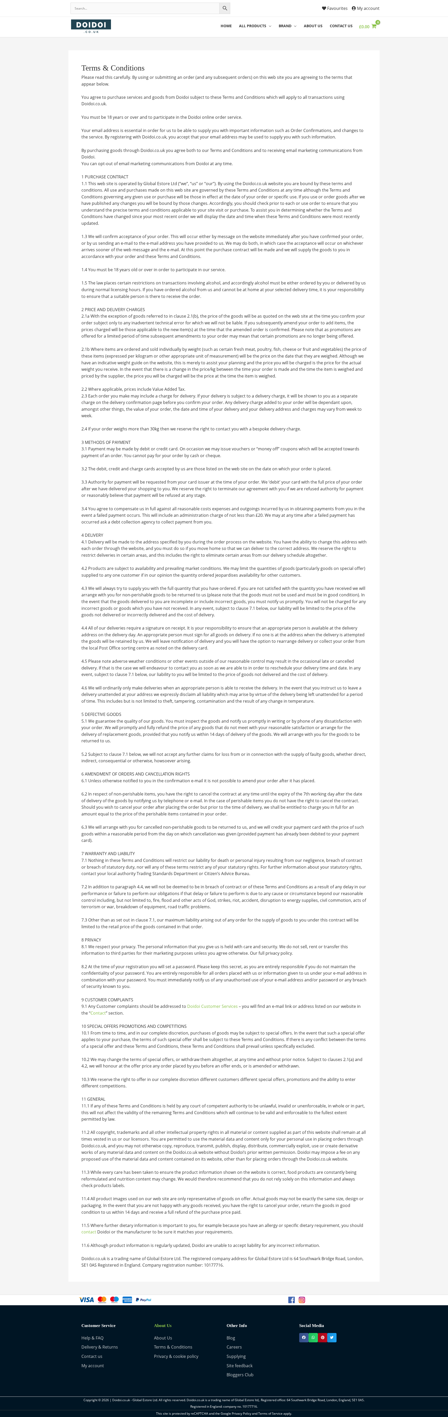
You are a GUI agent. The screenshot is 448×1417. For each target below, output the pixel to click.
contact (88, 1232)
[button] (304, 1337)
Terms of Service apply (274, 1413)
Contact (98, 1013)
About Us (163, 1325)
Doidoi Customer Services (212, 1006)
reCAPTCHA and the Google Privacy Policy (221, 1413)
